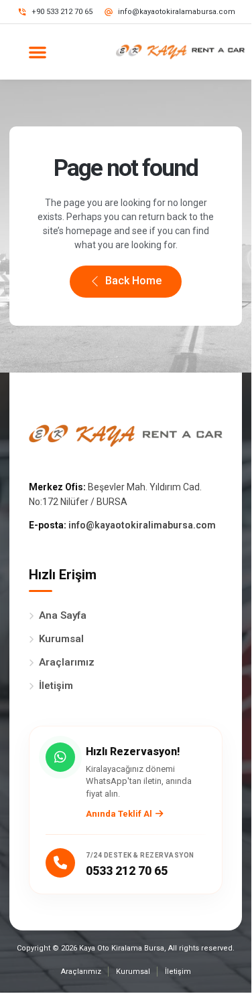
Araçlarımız (66, 662)
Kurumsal (61, 639)
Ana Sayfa (62, 615)
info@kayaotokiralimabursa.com (142, 525)
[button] (37, 52)
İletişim (56, 686)
